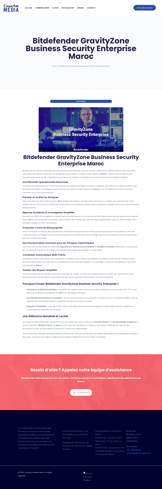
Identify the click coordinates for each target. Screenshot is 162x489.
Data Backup (68, 8)
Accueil (28, 8)
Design (80, 8)
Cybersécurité (42, 8)
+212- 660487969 (133, 450)
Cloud (55, 8)
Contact (91, 8)
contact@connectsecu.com (138, 453)
